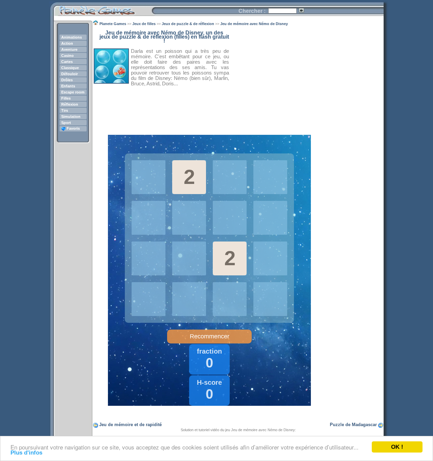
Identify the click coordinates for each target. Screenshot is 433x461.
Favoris (73, 128)
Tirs (64, 110)
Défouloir (69, 74)
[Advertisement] (306, 78)
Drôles (67, 80)
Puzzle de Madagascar (353, 424)
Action (67, 43)
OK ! (397, 447)
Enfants (68, 86)
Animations (71, 37)
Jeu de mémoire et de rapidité (130, 424)
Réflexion (69, 104)
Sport (66, 123)
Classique (70, 68)
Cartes (67, 62)
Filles (66, 98)
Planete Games (102, 8)
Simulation (71, 116)
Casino (67, 56)
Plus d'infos (26, 452)
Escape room (73, 92)
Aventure (69, 49)
